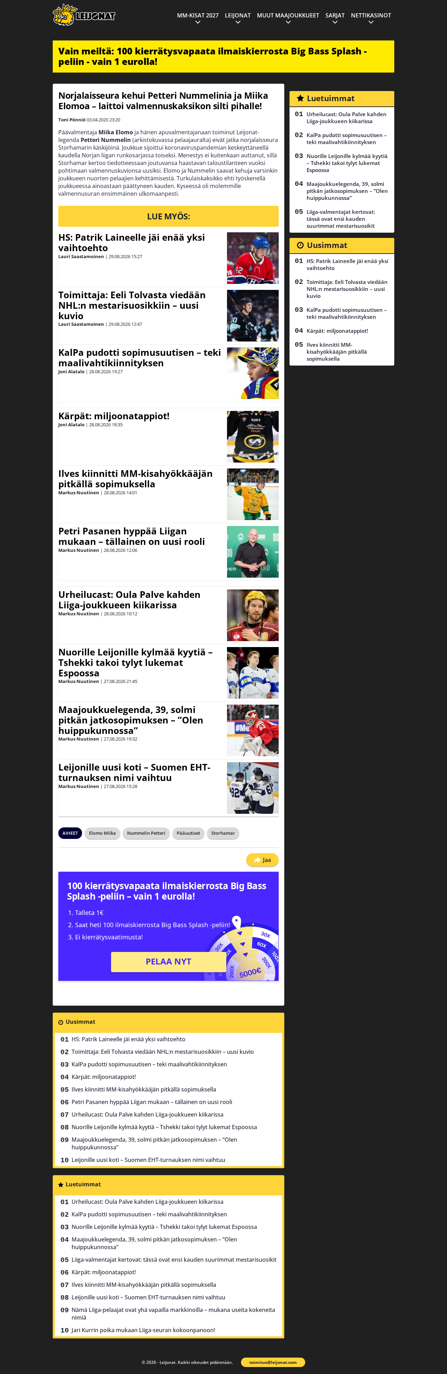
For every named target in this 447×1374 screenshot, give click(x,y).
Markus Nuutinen (78, 492)
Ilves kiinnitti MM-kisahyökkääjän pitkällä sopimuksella (135, 478)
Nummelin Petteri (146, 833)
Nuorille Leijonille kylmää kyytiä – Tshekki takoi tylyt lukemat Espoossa (135, 662)
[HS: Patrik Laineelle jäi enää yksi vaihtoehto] (253, 258)
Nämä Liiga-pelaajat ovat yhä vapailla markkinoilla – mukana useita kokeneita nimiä (173, 1313)
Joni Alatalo (71, 371)
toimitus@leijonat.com (273, 1362)
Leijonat (238, 15)
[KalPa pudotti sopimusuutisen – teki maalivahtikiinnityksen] (253, 373)
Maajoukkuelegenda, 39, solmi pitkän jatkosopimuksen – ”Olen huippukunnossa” (130, 720)
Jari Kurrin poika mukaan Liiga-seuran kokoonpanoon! (143, 1330)
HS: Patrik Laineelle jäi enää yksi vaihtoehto (131, 242)
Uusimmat (80, 1022)
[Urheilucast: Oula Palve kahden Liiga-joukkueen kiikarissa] (253, 615)
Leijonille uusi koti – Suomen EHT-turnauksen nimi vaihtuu (134, 772)
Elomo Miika (102, 833)
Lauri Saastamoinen (81, 256)
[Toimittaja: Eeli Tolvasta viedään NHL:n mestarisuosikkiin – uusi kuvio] (253, 315)
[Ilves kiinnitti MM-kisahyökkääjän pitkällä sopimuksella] (253, 494)
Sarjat (335, 15)
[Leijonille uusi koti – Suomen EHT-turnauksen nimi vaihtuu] (253, 788)
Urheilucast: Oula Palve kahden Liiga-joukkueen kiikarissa (129, 599)
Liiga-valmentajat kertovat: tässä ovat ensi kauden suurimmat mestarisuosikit (174, 1259)
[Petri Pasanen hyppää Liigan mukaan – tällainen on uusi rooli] (253, 552)
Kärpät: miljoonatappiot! (113, 416)
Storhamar (223, 833)
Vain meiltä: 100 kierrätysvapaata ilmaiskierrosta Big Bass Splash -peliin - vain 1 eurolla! (212, 56)
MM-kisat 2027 (198, 15)
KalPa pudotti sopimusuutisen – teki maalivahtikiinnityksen (139, 357)
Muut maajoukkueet (288, 15)
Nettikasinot (371, 15)
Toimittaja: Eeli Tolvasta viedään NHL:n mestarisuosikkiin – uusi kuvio (132, 305)
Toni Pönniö (72, 120)
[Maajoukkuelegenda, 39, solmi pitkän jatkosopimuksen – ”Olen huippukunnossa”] (253, 730)
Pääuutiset (188, 833)
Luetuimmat (83, 1184)
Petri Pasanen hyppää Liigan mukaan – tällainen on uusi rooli (131, 536)
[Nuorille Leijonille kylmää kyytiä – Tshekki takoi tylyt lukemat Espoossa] (253, 673)
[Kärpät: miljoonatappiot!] (253, 437)
